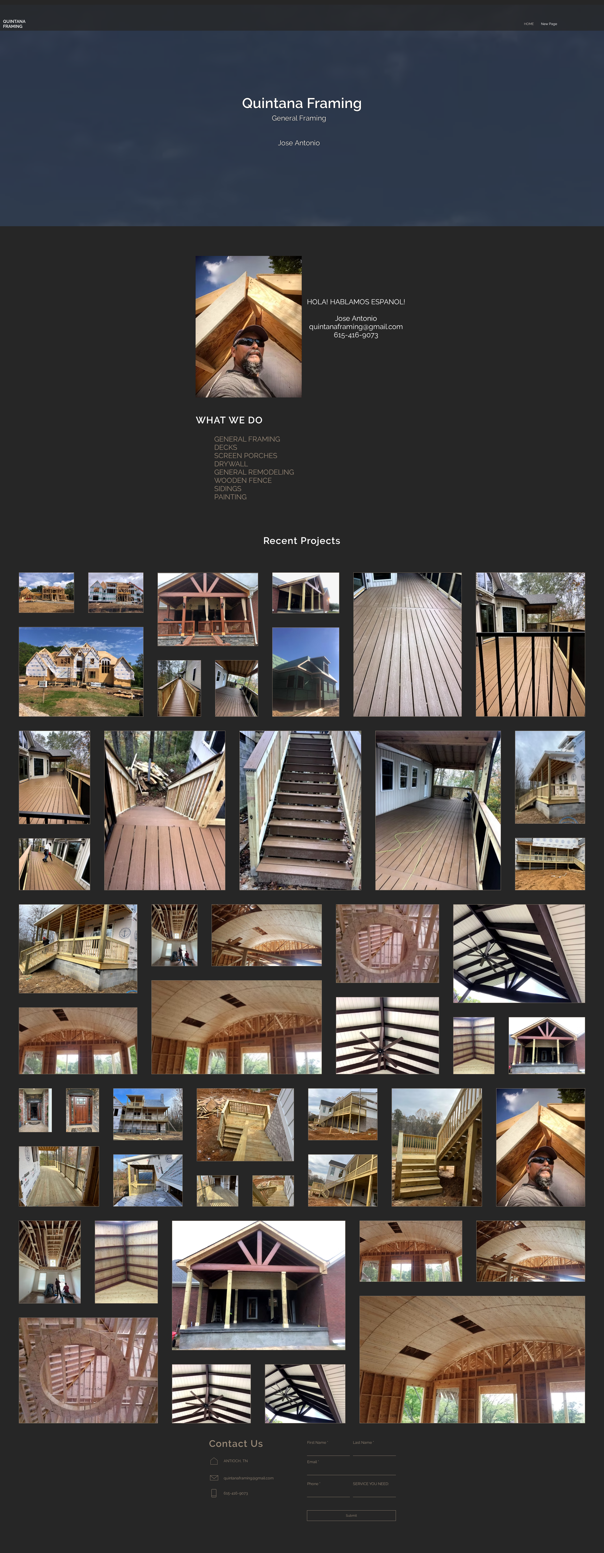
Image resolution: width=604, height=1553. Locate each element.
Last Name (362, 1442)
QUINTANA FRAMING (14, 24)
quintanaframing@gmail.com (356, 326)
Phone (312, 1484)
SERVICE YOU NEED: (371, 1484)
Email (312, 1462)
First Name (316, 1442)
